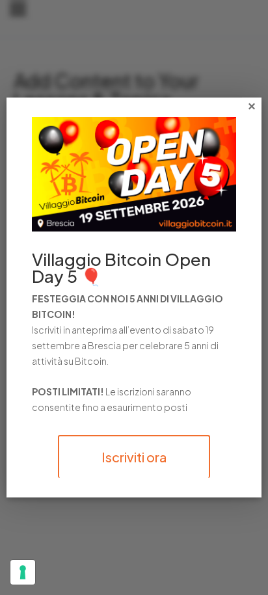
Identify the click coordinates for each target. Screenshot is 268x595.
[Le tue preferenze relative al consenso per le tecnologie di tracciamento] (22, 572)
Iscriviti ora (134, 457)
